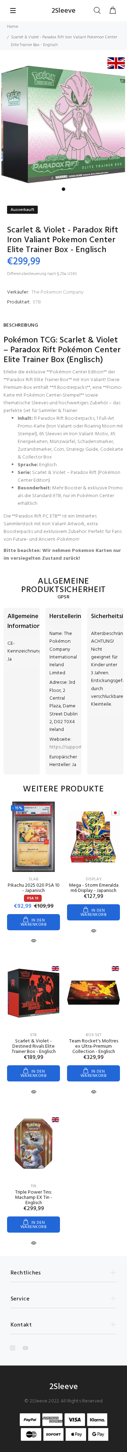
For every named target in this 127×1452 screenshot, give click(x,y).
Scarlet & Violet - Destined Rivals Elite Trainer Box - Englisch (34, 1046)
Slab (33, 879)
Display (94, 879)
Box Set (93, 1035)
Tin (33, 1186)
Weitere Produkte (63, 789)
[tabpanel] (63, 120)
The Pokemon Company (57, 292)
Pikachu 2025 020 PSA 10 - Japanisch (34, 888)
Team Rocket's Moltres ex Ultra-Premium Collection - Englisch (93, 1046)
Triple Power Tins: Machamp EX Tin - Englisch (33, 1197)
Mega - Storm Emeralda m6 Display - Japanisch (94, 888)
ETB (37, 302)
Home (12, 26)
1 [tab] (63, 189)
